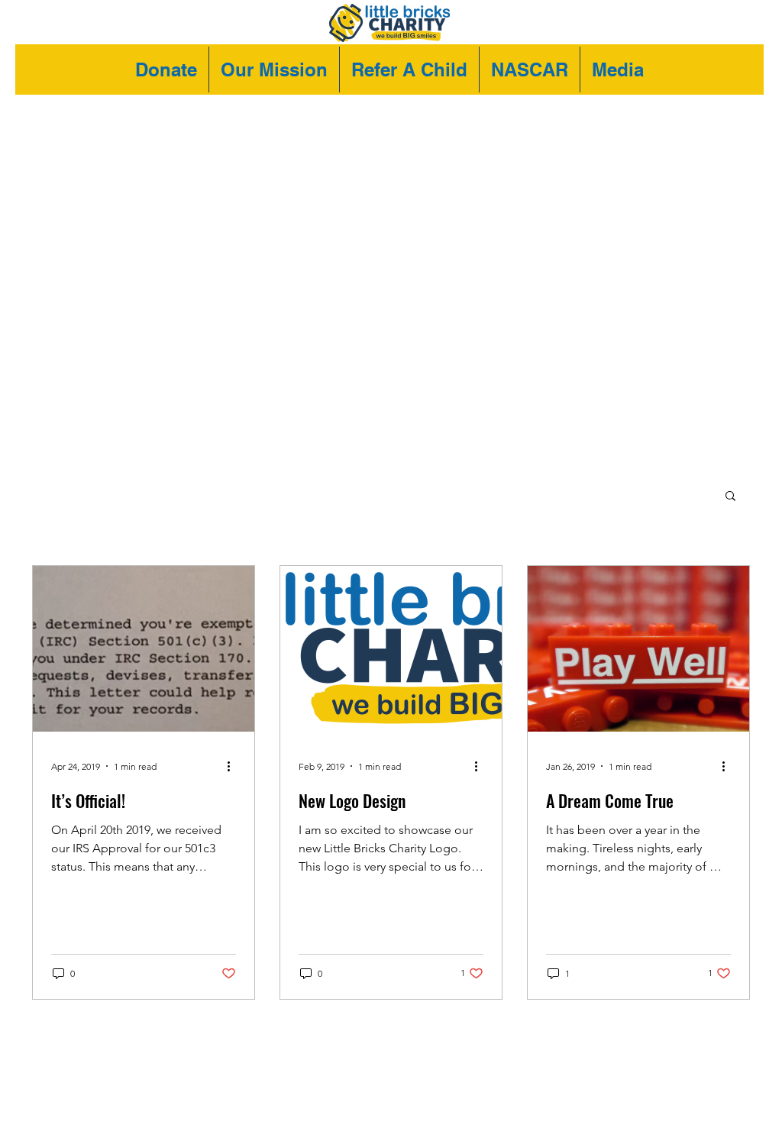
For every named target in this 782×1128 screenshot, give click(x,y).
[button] (730, 497)
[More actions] (234, 766)
